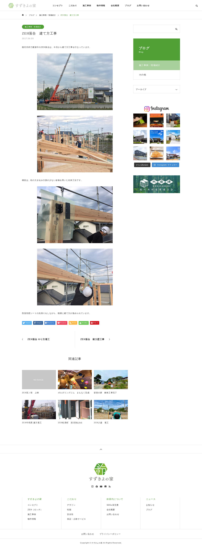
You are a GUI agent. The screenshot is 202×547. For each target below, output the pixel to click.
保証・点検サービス (76, 519)
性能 (69, 510)
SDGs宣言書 (113, 505)
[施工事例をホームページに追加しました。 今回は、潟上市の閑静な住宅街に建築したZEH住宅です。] (140, 153)
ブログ (128, 5)
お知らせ (150, 505)
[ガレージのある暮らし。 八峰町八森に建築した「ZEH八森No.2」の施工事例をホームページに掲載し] (140, 137)
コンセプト (57, 5)
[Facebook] (97, 486)
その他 (142, 75)
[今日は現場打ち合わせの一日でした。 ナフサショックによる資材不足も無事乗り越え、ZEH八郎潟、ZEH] (173, 153)
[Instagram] (92, 486)
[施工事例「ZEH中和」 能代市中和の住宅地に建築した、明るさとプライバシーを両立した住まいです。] (173, 120)
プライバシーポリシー (110, 534)
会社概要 (115, 5)
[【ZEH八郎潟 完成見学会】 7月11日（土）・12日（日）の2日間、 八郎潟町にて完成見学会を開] (157, 137)
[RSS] (110, 486)
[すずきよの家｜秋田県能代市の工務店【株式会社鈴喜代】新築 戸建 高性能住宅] (22, 5)
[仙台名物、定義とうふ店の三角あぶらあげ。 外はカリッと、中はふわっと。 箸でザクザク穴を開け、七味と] (157, 153)
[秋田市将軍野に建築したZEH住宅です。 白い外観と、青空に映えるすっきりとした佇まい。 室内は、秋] (173, 137)
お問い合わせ (143, 5)
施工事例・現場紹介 (33, 27)
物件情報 (101, 5)
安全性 (70, 514)
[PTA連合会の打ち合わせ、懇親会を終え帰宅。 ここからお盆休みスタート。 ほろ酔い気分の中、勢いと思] (140, 120)
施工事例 (87, 5)
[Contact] (105, 486)
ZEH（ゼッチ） (35, 510)
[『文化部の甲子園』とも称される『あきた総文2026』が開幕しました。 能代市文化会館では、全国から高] (157, 120)
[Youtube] (101, 486)
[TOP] (101, 449)
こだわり (73, 5)
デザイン (71, 505)
